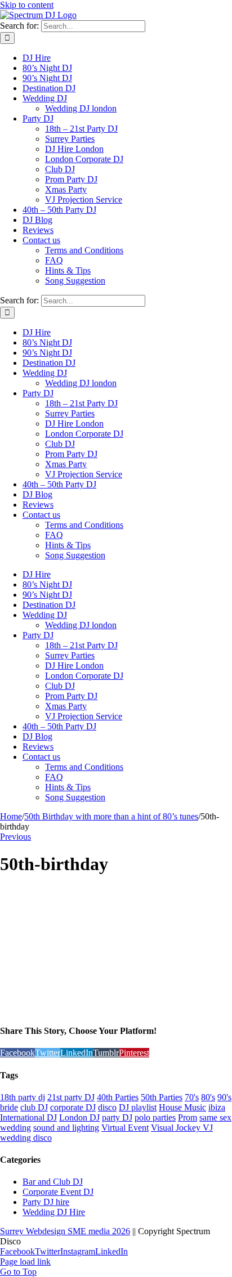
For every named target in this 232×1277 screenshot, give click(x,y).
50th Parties (161, 1097)
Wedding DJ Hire (54, 1212)
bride (9, 1107)
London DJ (79, 1117)
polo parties (155, 1117)
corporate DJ (73, 1107)
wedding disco (26, 1137)
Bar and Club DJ (53, 1181)
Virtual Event (125, 1127)
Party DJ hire (46, 1202)
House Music (182, 1107)
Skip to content (26, 5)
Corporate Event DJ (58, 1192)
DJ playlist (138, 1107)
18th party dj (22, 1097)
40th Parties (118, 1097)
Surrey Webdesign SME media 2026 (65, 1231)
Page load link (25, 1261)
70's (192, 1097)
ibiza (216, 1107)
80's (208, 1097)
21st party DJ (71, 1097)
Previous (15, 836)
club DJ (34, 1107)
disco (107, 1107)
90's (224, 1097)
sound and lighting (66, 1127)
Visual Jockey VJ (182, 1127)
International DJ (28, 1117)
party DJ (117, 1117)
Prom (187, 1117)
